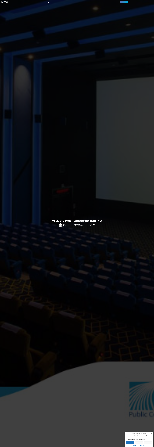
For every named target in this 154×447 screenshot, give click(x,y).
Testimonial (91, 226)
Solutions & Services (32, 2)
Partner (41, 2)
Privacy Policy (142, 445)
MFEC (64, 226)
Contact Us (124, 2)
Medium (66, 2)
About (23, 2)
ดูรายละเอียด (148, 442)
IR (51, 2)
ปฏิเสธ (139, 442)
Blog (61, 2)
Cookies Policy (136, 445)
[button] (151, 433)
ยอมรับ (130, 442)
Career (56, 2)
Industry (47, 2)
